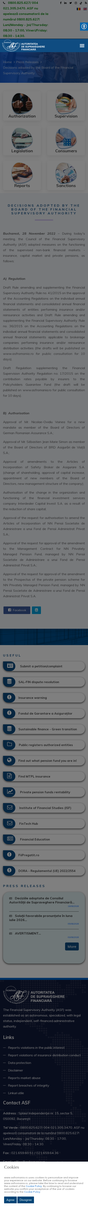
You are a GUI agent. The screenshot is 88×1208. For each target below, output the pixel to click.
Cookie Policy (34, 1186)
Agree (10, 1200)
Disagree (26, 1200)
